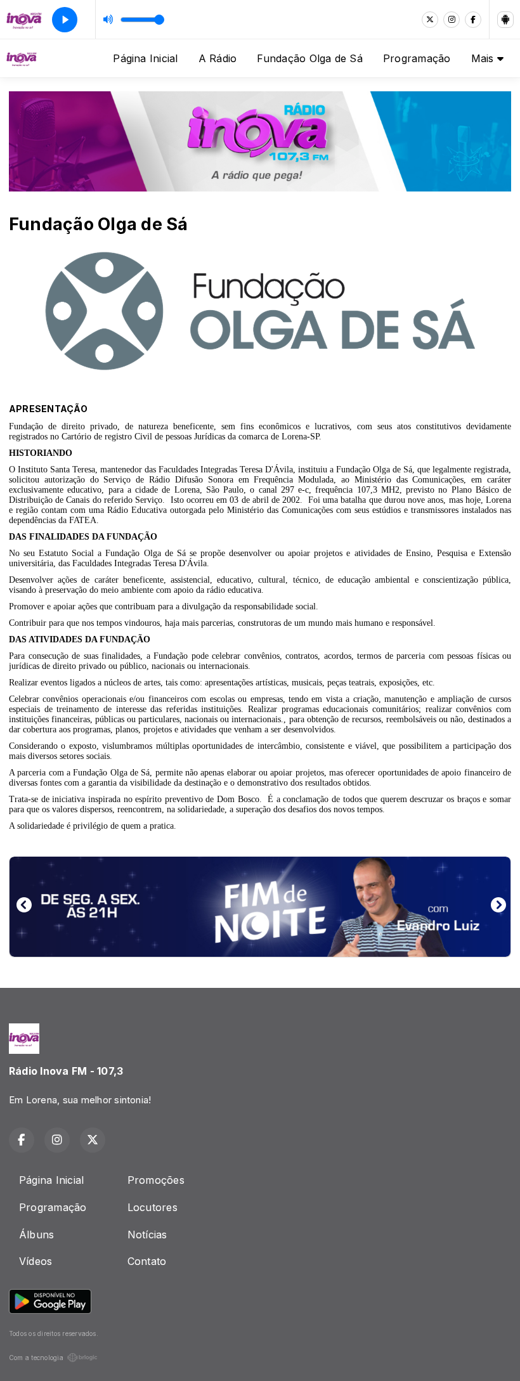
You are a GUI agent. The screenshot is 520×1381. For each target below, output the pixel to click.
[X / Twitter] (430, 19)
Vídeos (35, 1261)
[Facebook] (473, 19)
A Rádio (217, 58)
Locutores (152, 1207)
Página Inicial (145, 58)
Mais (484, 58)
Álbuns (36, 1234)
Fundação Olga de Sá (310, 58)
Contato (147, 1261)
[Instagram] (451, 19)
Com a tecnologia (36, 1357)
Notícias (147, 1234)
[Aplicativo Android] (505, 19)
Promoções (156, 1180)
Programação (417, 58)
